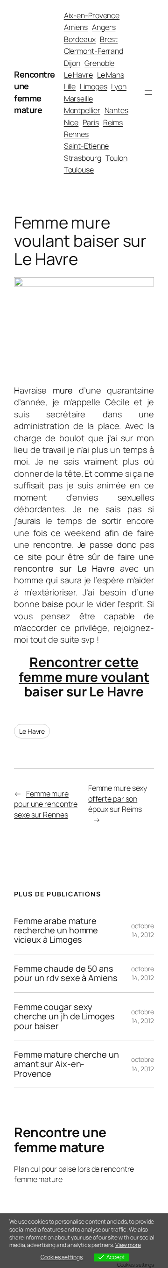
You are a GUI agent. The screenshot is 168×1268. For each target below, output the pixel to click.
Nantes (116, 110)
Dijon (72, 63)
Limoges (93, 86)
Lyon (118, 86)
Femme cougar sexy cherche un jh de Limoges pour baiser (64, 1016)
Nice (71, 122)
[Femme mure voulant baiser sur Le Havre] (84, 283)
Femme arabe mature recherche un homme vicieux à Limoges (56, 930)
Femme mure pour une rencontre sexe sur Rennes (45, 804)
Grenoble (99, 63)
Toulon (116, 158)
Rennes (76, 134)
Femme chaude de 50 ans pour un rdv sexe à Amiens (66, 973)
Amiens (76, 27)
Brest (109, 39)
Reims (113, 122)
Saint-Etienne (86, 146)
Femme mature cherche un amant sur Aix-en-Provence (66, 1064)
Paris (91, 122)
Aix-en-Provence (92, 15)
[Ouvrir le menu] (148, 92)
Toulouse (79, 170)
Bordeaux (80, 39)
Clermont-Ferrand (93, 51)
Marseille (78, 98)
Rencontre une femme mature (34, 92)
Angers (103, 27)
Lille (70, 86)
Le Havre (78, 75)
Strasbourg (82, 158)
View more (128, 1245)
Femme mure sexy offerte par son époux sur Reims (117, 798)
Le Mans (110, 75)
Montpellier (82, 110)
